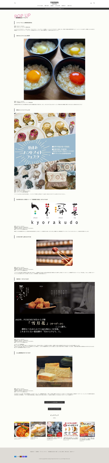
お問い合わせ (70, 5)
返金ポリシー (72, 451)
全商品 (54, 417)
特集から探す (47, 5)
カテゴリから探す (40, 5)
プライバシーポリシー (43, 451)
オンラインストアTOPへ (54, 408)
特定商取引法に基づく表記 (52, 451)
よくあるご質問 (57, 5)
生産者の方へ (64, 5)
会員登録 (52, 5)
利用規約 (37, 451)
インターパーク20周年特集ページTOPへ (54, 402)
